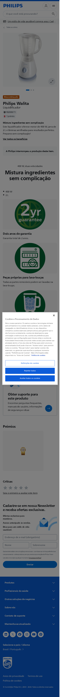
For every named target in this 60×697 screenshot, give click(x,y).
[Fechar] (52, 315)
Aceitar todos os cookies (29, 378)
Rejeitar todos (29, 370)
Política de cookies (42, 355)
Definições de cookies (29, 363)
